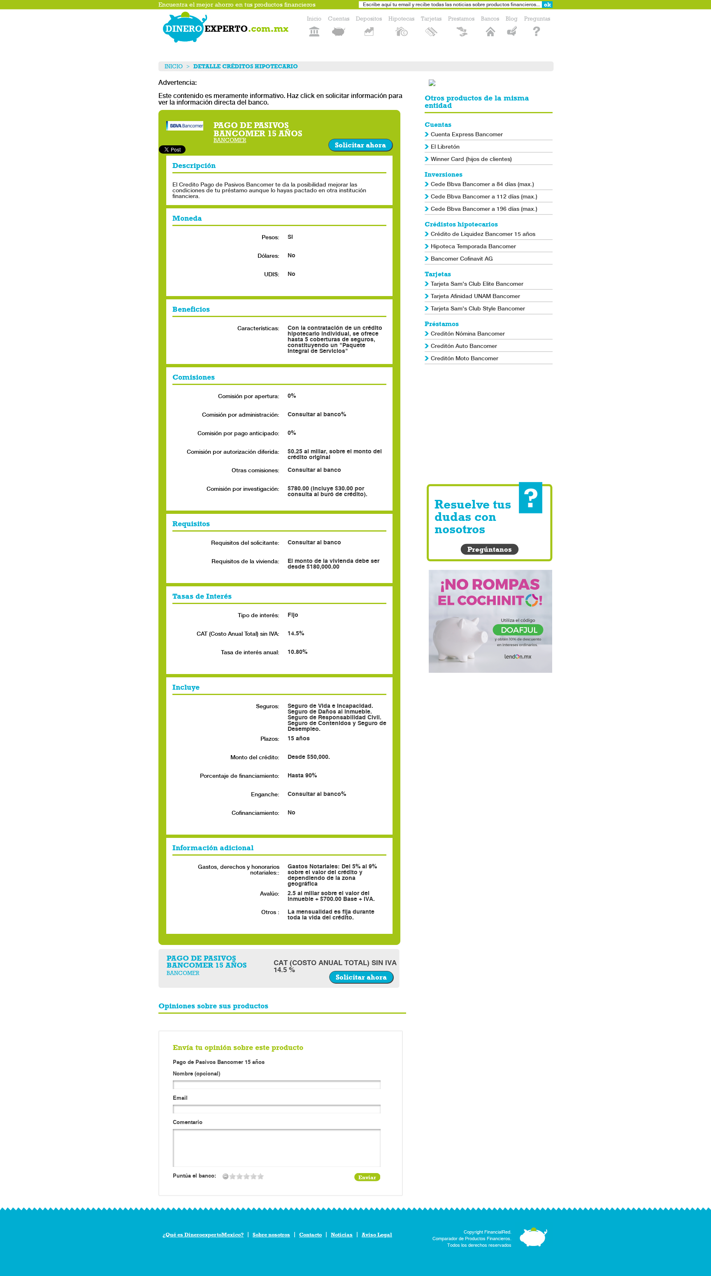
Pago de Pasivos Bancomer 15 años (219, 1062)
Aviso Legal (377, 1234)
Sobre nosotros (271, 1234)
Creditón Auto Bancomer (464, 346)
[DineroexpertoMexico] (227, 28)
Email (180, 1098)
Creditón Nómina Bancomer (468, 333)
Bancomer (230, 140)
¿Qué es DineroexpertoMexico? (203, 1234)
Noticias (342, 1234)
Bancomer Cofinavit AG (462, 258)
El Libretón (445, 146)
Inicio (174, 66)
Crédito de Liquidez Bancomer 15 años (483, 234)
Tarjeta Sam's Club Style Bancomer (478, 308)
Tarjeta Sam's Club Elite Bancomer (477, 283)
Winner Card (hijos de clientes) (471, 159)
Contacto (310, 1234)
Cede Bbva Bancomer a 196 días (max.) (484, 208)
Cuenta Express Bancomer (467, 134)
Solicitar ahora (360, 145)
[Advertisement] (490, 424)
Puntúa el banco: (194, 1176)
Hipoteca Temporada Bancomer (473, 246)
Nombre (196, 1074)
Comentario (187, 1123)
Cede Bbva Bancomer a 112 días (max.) (484, 196)
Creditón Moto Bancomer (464, 358)
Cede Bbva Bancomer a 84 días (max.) (482, 184)
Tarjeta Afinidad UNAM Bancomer (475, 296)
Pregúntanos (489, 549)
